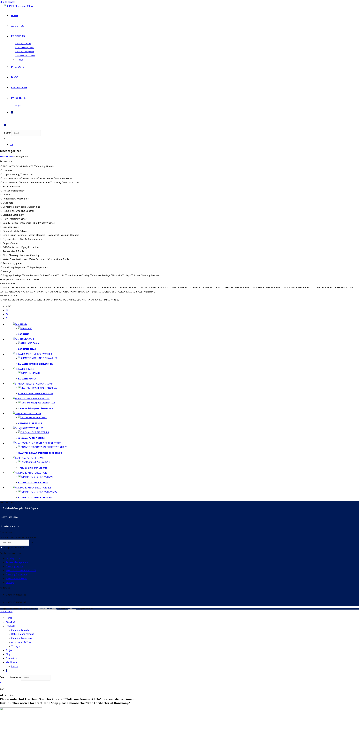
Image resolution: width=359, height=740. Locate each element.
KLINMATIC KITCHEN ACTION (33, 482)
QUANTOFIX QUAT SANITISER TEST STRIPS (40, 453)
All (7, 318)
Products (10, 156)
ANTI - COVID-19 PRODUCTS (21, 570)
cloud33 (72, 609)
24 (7, 314)
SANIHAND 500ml (27, 349)
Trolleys (10, 582)
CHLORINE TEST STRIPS (30, 423)
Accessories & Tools (16, 578)
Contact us (11, 658)
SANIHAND (23, 334)
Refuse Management (17, 562)
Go (32, 542)
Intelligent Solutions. (47, 609)
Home (2, 156)
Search (7, 132)
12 (7, 310)
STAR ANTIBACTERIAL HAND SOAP (35, 393)
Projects (10, 650)
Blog (8, 654)
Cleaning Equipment (16, 574)
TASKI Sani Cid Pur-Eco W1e (32, 467)
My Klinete (11, 662)
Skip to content (8, 2)
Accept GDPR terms (13, 547)
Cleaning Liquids (14, 566)
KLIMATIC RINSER (27, 378)
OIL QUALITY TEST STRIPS (31, 438)
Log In (14, 666)
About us (10, 621)
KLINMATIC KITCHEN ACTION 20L (35, 497)
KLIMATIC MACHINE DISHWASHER (35, 363)
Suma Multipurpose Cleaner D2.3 (35, 408)
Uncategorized (13, 558)
